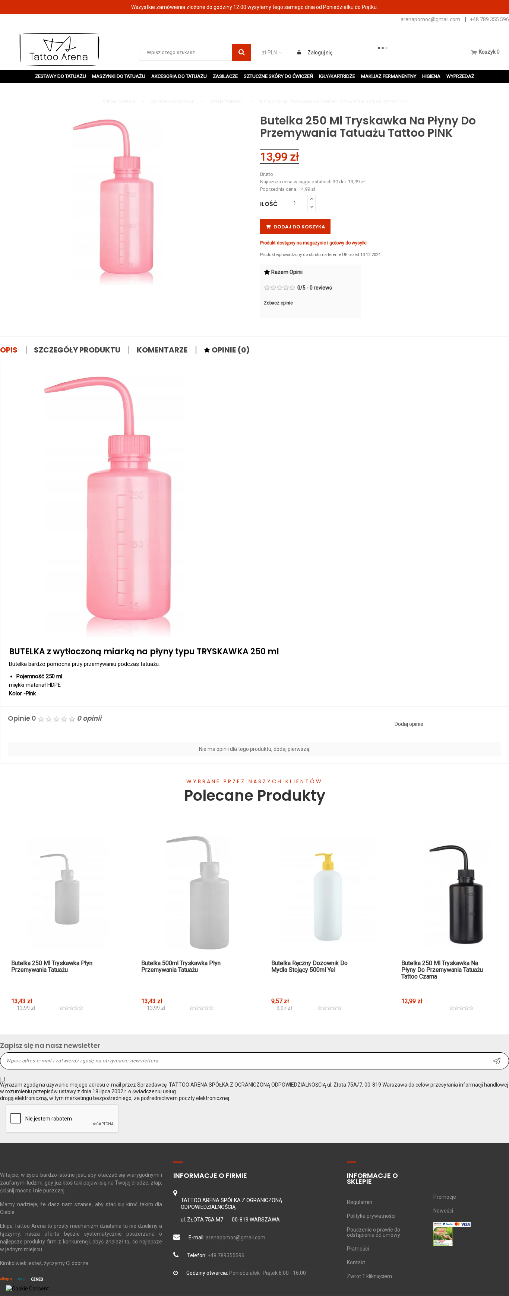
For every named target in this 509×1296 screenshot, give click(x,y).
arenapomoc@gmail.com (430, 19)
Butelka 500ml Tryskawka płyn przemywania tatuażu (181, 966)
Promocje (444, 1196)
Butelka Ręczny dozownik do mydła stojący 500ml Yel (309, 966)
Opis (9, 350)
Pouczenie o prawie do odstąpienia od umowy (373, 1232)
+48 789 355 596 (489, 19)
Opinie (230, 350)
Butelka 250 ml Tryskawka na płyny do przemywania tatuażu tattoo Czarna (442, 970)
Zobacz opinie (278, 303)
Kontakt (356, 1262)
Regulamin (359, 1202)
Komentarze (162, 350)
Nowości (443, 1210)
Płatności (358, 1248)
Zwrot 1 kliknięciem (369, 1276)
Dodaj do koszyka (298, 226)
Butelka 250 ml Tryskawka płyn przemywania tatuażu (51, 966)
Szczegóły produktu (77, 350)
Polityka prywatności (371, 1215)
